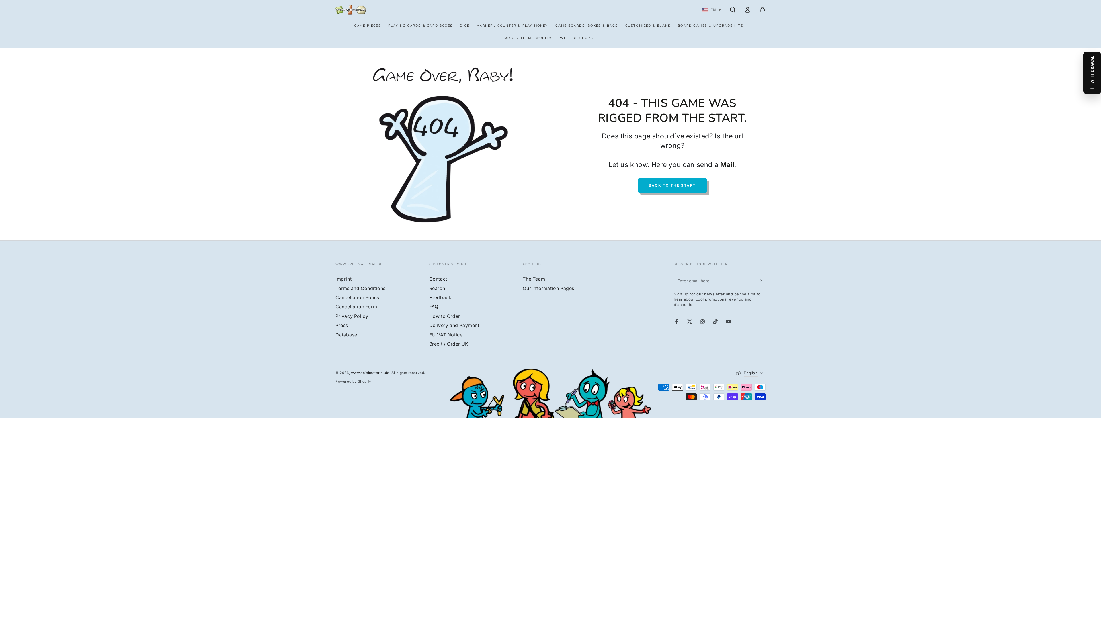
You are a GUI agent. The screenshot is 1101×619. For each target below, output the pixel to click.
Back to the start (672, 185)
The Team (534, 279)
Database (346, 335)
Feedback (440, 297)
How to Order (444, 316)
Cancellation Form (356, 307)
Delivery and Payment (454, 325)
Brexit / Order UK (448, 344)
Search (437, 288)
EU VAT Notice (446, 335)
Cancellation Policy (357, 297)
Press (341, 325)
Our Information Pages (548, 288)
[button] (732, 9)
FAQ (433, 307)
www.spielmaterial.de (370, 373)
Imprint (343, 279)
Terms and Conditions (360, 288)
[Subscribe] (762, 280)
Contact (438, 279)
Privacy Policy (351, 316)
